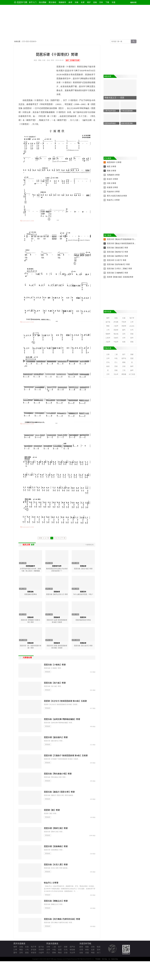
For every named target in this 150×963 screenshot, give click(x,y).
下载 (107, 2)
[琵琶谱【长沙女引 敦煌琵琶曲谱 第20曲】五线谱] (30, 707)
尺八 (115, 362)
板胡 (107, 366)
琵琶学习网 (22, 2)
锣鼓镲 (124, 374)
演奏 (76, 2)
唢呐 (123, 362)
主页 (23, 41)
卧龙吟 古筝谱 (112, 179)
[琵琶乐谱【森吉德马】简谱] (30, 743)
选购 (95, 2)
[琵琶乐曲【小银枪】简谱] (30, 671)
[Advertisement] (75, 22)
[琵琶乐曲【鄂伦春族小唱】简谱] (30, 780)
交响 (93, 947)
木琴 (123, 338)
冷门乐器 (132, 374)
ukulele (131, 326)
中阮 (115, 358)
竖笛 (131, 342)
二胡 (115, 354)
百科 (101, 2)
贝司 (123, 334)
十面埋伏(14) (89, 544)
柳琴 (131, 366)
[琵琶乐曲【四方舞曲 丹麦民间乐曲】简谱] (30, 925)
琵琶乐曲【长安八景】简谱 (56, 864)
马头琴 (116, 374)
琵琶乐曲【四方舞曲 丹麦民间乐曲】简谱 (62, 919)
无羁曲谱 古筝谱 (113, 175)
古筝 (107, 354)
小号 (107, 330)
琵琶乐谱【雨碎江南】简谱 (56, 828)
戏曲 (87, 947)
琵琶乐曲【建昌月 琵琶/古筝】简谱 (59, 792)
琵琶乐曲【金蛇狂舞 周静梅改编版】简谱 (62, 719)
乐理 (81, 950)
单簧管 (124, 326)
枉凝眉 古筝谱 (112, 187)
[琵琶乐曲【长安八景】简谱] (30, 870)
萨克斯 (116, 322)
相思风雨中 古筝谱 (114, 162)
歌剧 (98, 947)
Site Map (104, 959)
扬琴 (131, 370)
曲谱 (70, 2)
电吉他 (116, 334)
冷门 (98, 953)
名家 (83, 2)
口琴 (131, 322)
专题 (113, 2)
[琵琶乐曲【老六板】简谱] (30, 689)
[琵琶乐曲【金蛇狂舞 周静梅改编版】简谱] (30, 725)
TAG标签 (97, 959)
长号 (131, 330)
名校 (81, 953)
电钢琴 (108, 334)
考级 (93, 953)
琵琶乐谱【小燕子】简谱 (116, 260)
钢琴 (107, 318)
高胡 (115, 366)
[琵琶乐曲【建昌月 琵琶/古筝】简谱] (30, 798)
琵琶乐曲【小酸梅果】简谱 (117, 273)
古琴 (107, 358)
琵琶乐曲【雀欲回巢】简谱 (117, 248)
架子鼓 (108, 322)
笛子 (123, 354)
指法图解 (42, 2)
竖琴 (131, 338)
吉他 (115, 318)
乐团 (87, 953)
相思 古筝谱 (111, 166)
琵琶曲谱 (33, 41)
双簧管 (116, 330)
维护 (89, 2)
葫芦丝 (124, 358)
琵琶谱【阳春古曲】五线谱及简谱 (120, 277)
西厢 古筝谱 (111, 171)
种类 (87, 950)
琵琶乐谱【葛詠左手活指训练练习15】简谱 (123, 239)
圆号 (123, 330)
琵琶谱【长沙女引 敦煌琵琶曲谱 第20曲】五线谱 (65, 701)
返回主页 (133, 2)
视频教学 (62, 2)
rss (109, 959)
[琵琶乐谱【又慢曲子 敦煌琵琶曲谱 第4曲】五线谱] (30, 761)
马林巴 (116, 338)
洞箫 (131, 354)
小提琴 (116, 326)
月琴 (107, 374)
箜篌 (115, 370)
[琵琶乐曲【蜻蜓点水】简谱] (30, 907)
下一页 (63, 538)
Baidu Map (114, 959)
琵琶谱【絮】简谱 (52, 810)
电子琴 (132, 318)
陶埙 (60, 953)
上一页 (47, 538)
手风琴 (124, 322)
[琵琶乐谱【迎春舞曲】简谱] (30, 852)
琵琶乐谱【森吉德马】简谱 (56, 737)
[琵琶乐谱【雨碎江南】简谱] (30, 834)
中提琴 (116, 342)
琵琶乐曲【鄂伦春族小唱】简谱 (58, 774)
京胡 (123, 366)
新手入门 (32, 2)
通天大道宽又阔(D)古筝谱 (117, 196)
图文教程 (52, 2)
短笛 (123, 342)
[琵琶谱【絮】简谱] (30, 816)
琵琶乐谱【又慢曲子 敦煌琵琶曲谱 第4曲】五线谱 (66, 755)
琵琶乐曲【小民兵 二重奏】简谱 (119, 268)
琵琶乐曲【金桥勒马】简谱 (117, 256)
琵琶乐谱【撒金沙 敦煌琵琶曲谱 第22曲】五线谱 (126, 243)
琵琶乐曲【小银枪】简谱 (55, 665)
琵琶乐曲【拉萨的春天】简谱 (118, 264)
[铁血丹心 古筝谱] (30, 889)
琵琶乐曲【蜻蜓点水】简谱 (56, 901)
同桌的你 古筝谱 (113, 192)
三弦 (123, 370)
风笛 (131, 334)
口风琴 (108, 338)
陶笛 (107, 326)
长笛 (123, 318)
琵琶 (27, 41)
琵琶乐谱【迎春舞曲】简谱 (56, 846)
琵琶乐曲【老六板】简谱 (55, 683)
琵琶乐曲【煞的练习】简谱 (117, 252)
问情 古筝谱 (111, 183)
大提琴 (108, 342)
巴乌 (107, 362)
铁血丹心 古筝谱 (51, 883)
